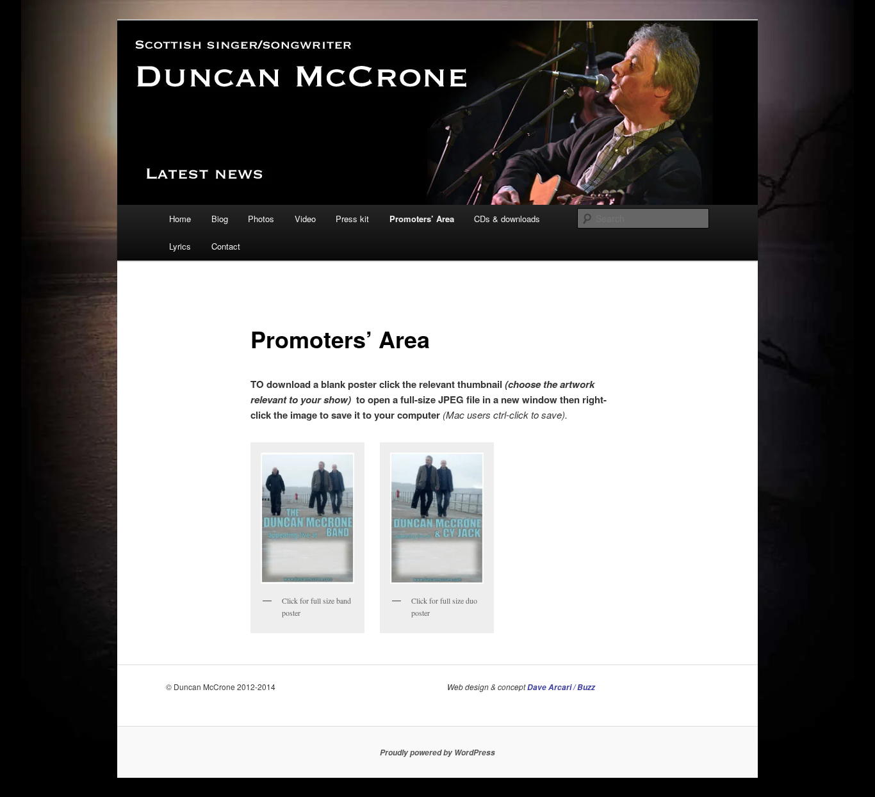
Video (305, 219)
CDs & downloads (507, 219)
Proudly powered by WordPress (437, 752)
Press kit (352, 219)
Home (180, 219)
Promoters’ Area (421, 219)
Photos (261, 219)
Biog (219, 219)
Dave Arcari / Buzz (561, 687)
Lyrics (180, 246)
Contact (225, 246)
